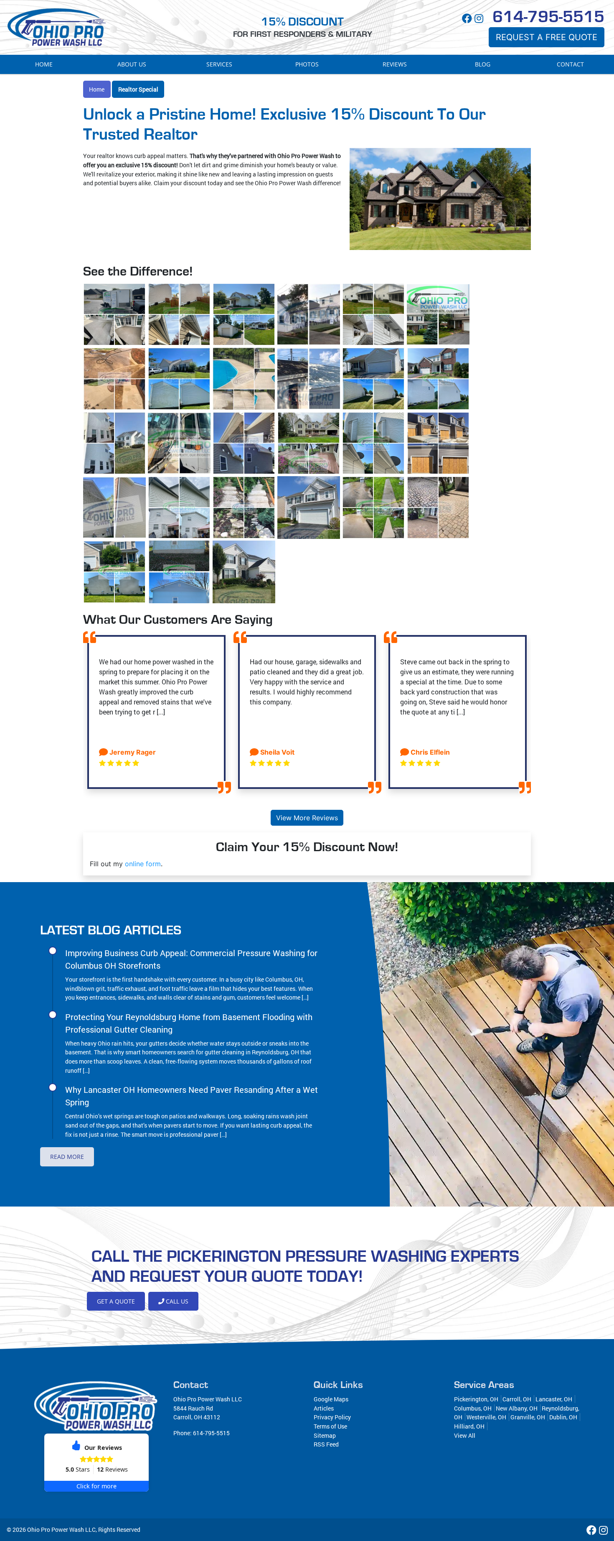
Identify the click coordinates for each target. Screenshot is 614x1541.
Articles (324, 1408)
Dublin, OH (563, 1417)
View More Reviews (307, 818)
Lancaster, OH (553, 1399)
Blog (482, 64)
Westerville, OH (486, 1417)
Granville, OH (527, 1417)
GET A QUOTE (116, 1301)
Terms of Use (330, 1426)
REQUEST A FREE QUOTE (546, 37)
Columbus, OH (473, 1408)
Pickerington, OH (476, 1399)
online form (143, 864)
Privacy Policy (332, 1417)
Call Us (176, 1301)
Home (44, 64)
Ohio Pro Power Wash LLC (61, 1529)
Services (219, 64)
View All (464, 1435)
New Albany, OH (517, 1408)
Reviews (395, 64)
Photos (307, 64)
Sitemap (325, 1435)
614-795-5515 (548, 17)
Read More (67, 1157)
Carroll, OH (516, 1399)
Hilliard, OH (469, 1426)
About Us (131, 64)
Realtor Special (138, 89)
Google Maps (331, 1399)
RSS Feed (326, 1444)
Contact (570, 64)
